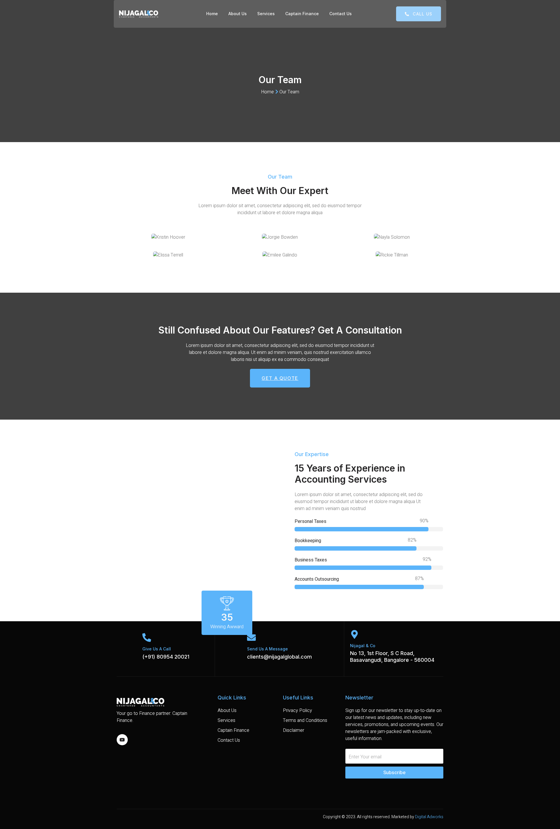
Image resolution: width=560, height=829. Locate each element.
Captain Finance (302, 13)
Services (266, 13)
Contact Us (340, 13)
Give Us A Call (156, 648)
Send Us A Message (267, 648)
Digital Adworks (429, 817)
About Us (237, 13)
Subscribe (394, 772)
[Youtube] (122, 739)
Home (212, 13)
